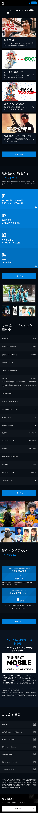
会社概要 (8, 802)
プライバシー (15, 802)
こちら (28, 385)
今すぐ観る (19, 154)
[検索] (29, 2)
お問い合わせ (22, 802)
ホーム (3, 802)
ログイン (34, 3)
